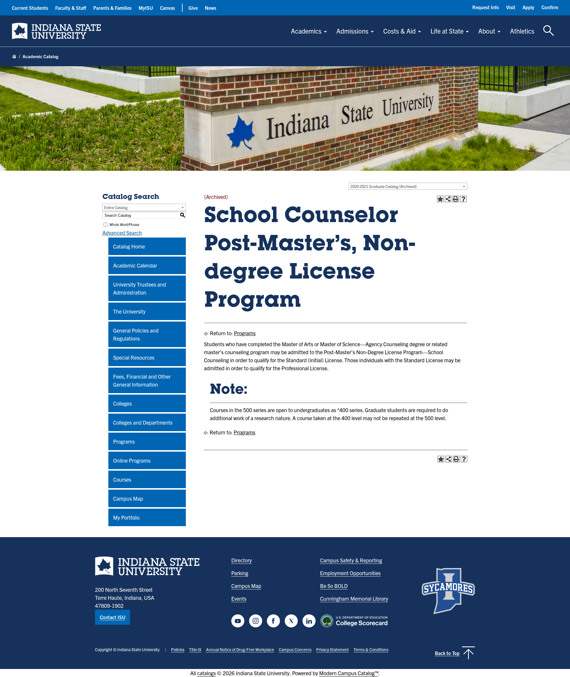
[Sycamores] (448, 591)
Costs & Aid (399, 31)
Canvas (167, 8)
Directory (241, 560)
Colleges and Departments (142, 422)
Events (238, 598)
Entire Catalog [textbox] (116, 207)
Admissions (352, 31)
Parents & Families (112, 8)
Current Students (30, 8)
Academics (306, 31)
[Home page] (14, 57)
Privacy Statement (332, 649)
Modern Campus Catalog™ (348, 673)
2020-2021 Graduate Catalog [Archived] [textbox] (383, 186)
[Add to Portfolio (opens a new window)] (440, 199)
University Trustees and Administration (139, 288)
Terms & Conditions (371, 649)
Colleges (122, 403)
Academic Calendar (135, 265)
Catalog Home (129, 246)
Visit (510, 7)
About (486, 31)
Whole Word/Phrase (124, 224)
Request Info (485, 7)
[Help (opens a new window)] (463, 199)
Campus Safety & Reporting (351, 560)
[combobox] (408, 186)
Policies (177, 649)
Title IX (195, 649)
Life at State (446, 31)
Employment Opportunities (350, 573)
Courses (122, 479)
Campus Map (128, 498)
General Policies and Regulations (136, 334)
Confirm (550, 7)
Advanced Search (122, 232)
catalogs (206, 673)
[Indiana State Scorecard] (355, 620)
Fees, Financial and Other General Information (142, 380)
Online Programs (132, 460)
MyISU (146, 8)
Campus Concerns (295, 649)
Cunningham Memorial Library (354, 598)
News (210, 8)
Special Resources (133, 357)
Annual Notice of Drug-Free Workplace (240, 649)
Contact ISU (112, 617)
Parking (239, 573)
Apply (528, 7)
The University (129, 311)
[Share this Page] (448, 199)
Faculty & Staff (70, 8)
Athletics (522, 31)
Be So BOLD (334, 585)
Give (193, 8)
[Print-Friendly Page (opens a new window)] (455, 199)
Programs (124, 441)
